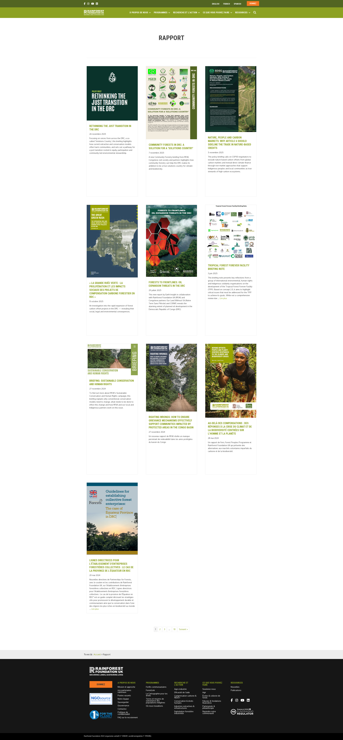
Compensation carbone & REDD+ (185, 697)
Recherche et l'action (185, 12)
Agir (204, 692)
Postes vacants (124, 695)
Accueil (97, 654)
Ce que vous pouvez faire (216, 12)
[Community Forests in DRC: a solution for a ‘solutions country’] (171, 138)
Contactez (122, 709)
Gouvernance (123, 705)
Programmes (160, 12)
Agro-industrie (180, 689)
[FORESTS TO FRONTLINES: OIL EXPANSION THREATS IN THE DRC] (171, 276)
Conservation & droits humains (183, 702)
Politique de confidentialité (124, 713)
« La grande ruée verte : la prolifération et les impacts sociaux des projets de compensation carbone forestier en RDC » (112, 289)
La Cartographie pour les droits (156, 694)
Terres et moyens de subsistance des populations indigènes (155, 701)
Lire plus (223, 298)
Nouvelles (235, 687)
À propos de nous (139, 12)
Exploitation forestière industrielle (183, 712)
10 (175, 629)
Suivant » (183, 629)
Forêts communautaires (156, 687)
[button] (150, 13)
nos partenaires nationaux (124, 691)
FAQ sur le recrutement (128, 717)
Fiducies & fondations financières (211, 702)
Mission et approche (126, 687)
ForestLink (150, 690)
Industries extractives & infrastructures (184, 707)
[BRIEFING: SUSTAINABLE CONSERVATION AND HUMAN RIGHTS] (112, 374)
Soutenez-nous (209, 689)
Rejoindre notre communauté (209, 712)
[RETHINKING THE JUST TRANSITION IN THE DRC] (112, 119)
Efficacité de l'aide (182, 692)
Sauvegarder (123, 702)
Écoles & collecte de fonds (211, 697)
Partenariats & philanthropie (208, 707)
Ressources (241, 12)
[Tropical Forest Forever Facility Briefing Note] (230, 259)
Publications (236, 690)
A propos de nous (126, 682)
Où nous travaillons (154, 706)
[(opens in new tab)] (101, 719)
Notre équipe (123, 699)
